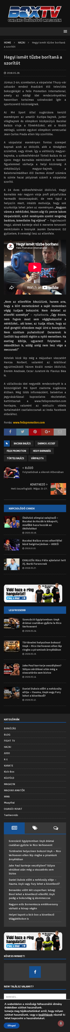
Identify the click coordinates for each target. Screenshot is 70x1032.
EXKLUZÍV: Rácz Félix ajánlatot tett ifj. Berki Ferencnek (44, 562)
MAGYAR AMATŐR (14, 790)
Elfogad (12, 1025)
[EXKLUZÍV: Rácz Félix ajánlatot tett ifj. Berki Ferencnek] (11, 564)
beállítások (45, 1014)
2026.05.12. (30, 700)
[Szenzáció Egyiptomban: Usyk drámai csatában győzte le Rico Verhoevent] (11, 623)
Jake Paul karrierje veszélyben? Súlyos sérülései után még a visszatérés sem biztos (41, 668)
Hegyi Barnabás (42, 450)
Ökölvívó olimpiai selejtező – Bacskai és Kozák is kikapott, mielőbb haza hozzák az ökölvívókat (40, 523)
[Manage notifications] (61, 1023)
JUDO (7, 753)
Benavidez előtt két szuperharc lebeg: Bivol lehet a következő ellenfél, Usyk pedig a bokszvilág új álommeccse (32, 894)
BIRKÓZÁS (10, 728)
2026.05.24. (31, 631)
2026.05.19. (30, 654)
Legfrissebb (17, 610)
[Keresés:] (35, 996)
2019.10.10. (30, 548)
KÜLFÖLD (9, 777)
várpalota (37, 458)
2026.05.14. (30, 677)
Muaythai (9, 802)
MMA (7, 796)
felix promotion (16, 450)
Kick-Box (9, 771)
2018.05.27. (30, 568)
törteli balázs (15, 458)
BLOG (7, 734)
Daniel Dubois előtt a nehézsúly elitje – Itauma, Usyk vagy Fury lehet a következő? (41, 692)
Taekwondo (11, 815)
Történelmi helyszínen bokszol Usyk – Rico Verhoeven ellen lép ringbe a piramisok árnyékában (42, 645)
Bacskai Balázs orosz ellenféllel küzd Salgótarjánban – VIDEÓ (42, 542)
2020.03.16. (31, 532)
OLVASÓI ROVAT (13, 808)
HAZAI (7, 746)
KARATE (8, 765)
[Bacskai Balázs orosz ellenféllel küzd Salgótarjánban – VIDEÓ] (11, 544)
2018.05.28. (13, 72)
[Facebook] (35, 972)
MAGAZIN (9, 784)
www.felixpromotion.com (29, 422)
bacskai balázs (22, 443)
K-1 (6, 759)
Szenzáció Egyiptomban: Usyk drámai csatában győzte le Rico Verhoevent (41, 622)
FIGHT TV (9, 740)
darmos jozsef (46, 443)
